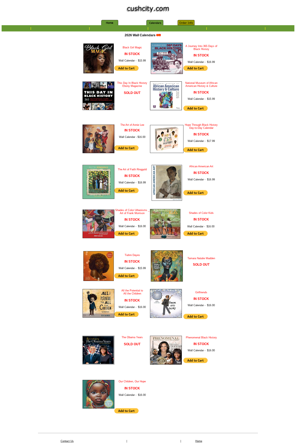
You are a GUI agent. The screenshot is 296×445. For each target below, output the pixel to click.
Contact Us (67, 441)
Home (198, 441)
